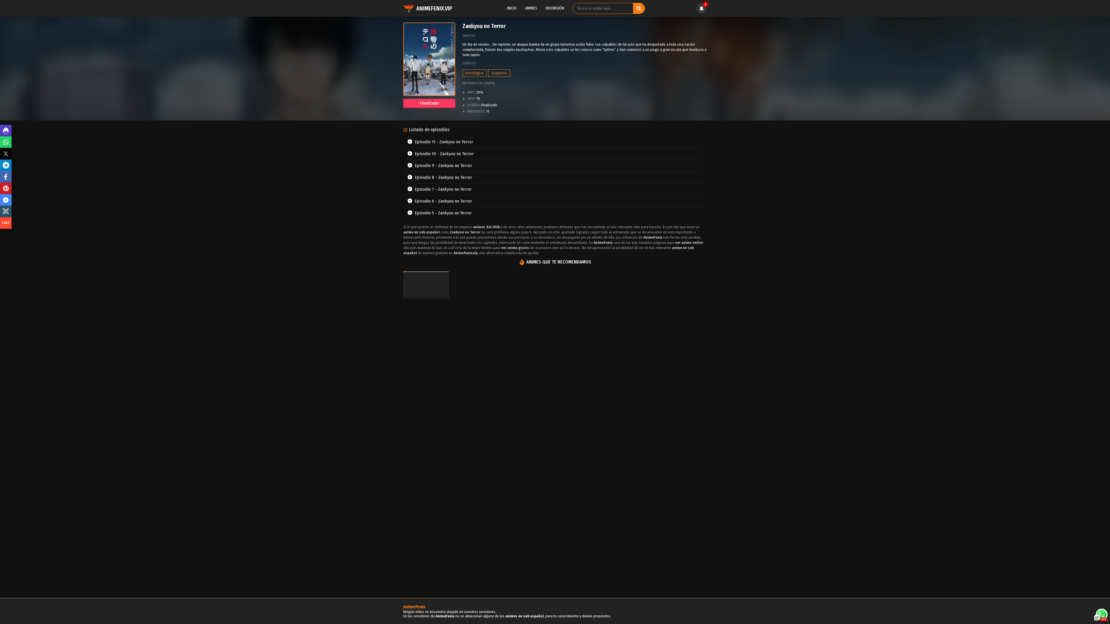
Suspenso (499, 73)
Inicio (512, 8)
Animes (531, 8)
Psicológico (475, 73)
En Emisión (555, 8)
